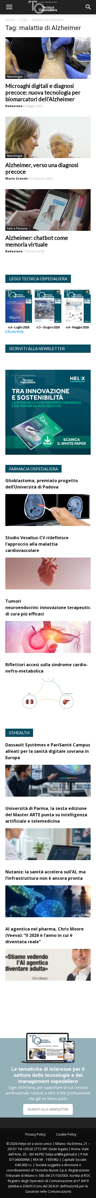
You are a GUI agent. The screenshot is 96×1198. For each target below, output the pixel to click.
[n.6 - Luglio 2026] (18, 307)
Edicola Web (14, 332)
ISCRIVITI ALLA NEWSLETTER (48, 1109)
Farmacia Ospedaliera (33, 468)
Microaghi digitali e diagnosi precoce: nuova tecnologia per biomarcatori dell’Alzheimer (43, 92)
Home (10, 20)
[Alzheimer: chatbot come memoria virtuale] (48, 210)
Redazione (13, 106)
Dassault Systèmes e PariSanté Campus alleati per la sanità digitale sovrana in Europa (47, 751)
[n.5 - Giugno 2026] (48, 307)
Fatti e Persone (17, 228)
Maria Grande (16, 178)
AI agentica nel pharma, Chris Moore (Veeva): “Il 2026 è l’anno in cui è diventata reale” (44, 935)
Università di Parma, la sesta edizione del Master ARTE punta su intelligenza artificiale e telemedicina (46, 814)
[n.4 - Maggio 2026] (77, 307)
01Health (19, 732)
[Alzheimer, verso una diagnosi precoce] (48, 137)
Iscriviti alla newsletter (37, 348)
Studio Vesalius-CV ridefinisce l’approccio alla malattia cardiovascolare (37, 544)
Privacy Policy (35, 1134)
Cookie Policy (66, 1134)
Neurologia (14, 76)
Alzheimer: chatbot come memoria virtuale (36, 241)
